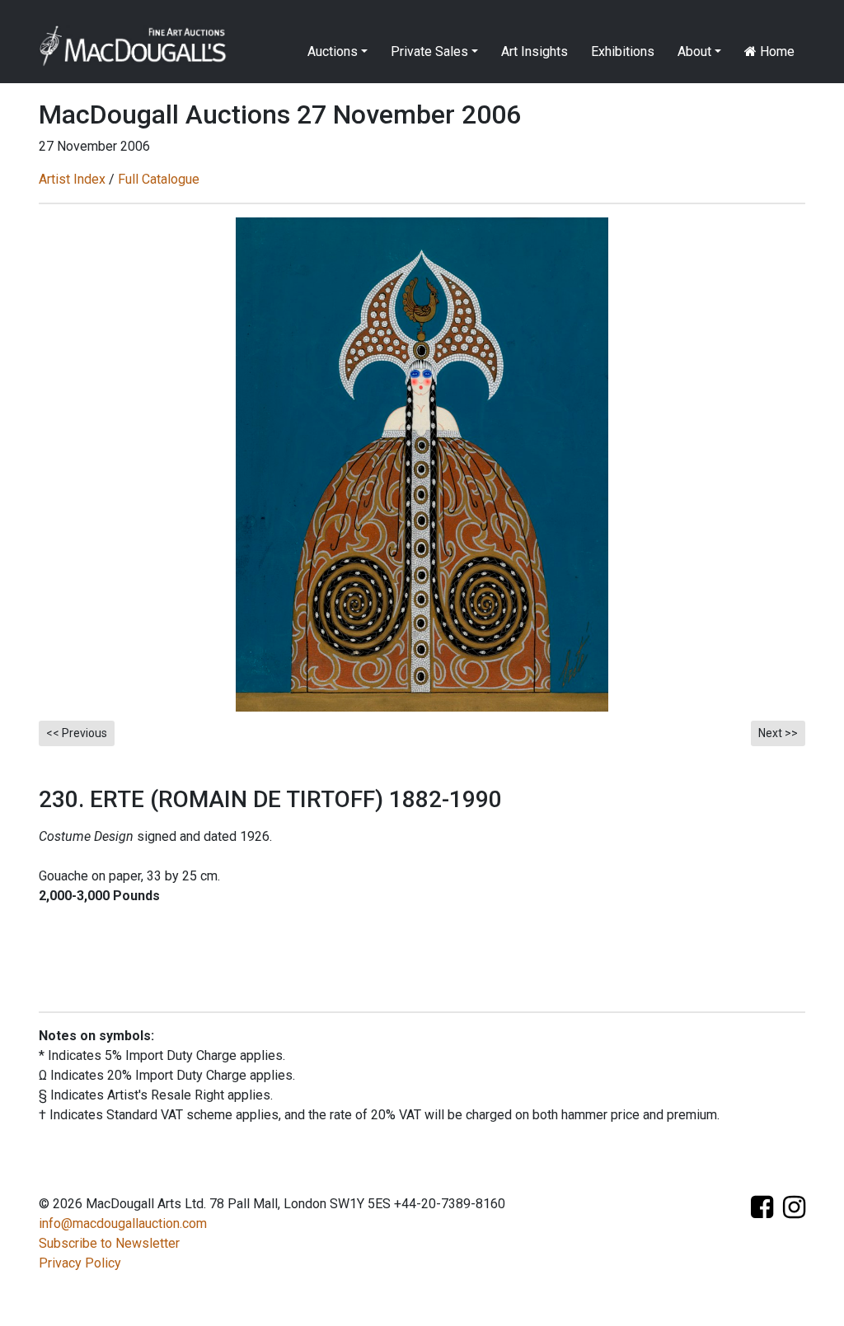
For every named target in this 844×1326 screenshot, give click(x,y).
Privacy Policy (80, 1263)
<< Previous (76, 733)
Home (776, 51)
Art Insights (534, 51)
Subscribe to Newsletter (109, 1243)
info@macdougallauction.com (123, 1223)
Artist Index (72, 179)
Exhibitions (622, 51)
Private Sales (429, 51)
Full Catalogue (158, 179)
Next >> (778, 733)
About (694, 51)
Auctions (332, 51)
